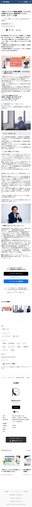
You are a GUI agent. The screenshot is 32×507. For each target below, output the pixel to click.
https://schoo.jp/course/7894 (9, 100)
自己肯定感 (11, 343)
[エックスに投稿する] (7, 30)
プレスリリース (10, 377)
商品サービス (5, 329)
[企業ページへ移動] (16, 392)
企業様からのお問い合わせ (16, 498)
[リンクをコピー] (19, 30)
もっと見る (28, 450)
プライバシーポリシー (16, 491)
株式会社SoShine (20, 377)
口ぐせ (18, 343)
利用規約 (25, 491)
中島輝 (4, 343)
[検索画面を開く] (30, 2)
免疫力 (19, 346)
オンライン (5, 350)
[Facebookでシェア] (9, 30)
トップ (3, 377)
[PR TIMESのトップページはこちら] (6, 1)
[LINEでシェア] (12, 30)
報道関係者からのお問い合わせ (16, 494)
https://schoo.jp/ (5, 105)
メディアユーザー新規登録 (16, 281)
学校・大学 (15, 336)
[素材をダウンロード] (17, 30)
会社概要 (6, 491)
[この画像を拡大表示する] (6, 309)
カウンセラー (11, 346)
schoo (3, 346)
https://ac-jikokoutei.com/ (21, 255)
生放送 (12, 350)
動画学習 (26, 346)
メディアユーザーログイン (16, 273)
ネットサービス (6, 336)
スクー (24, 343)
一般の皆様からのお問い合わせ (16, 501)
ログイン (21, 1)
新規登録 (26, 1)
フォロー (16, 407)
